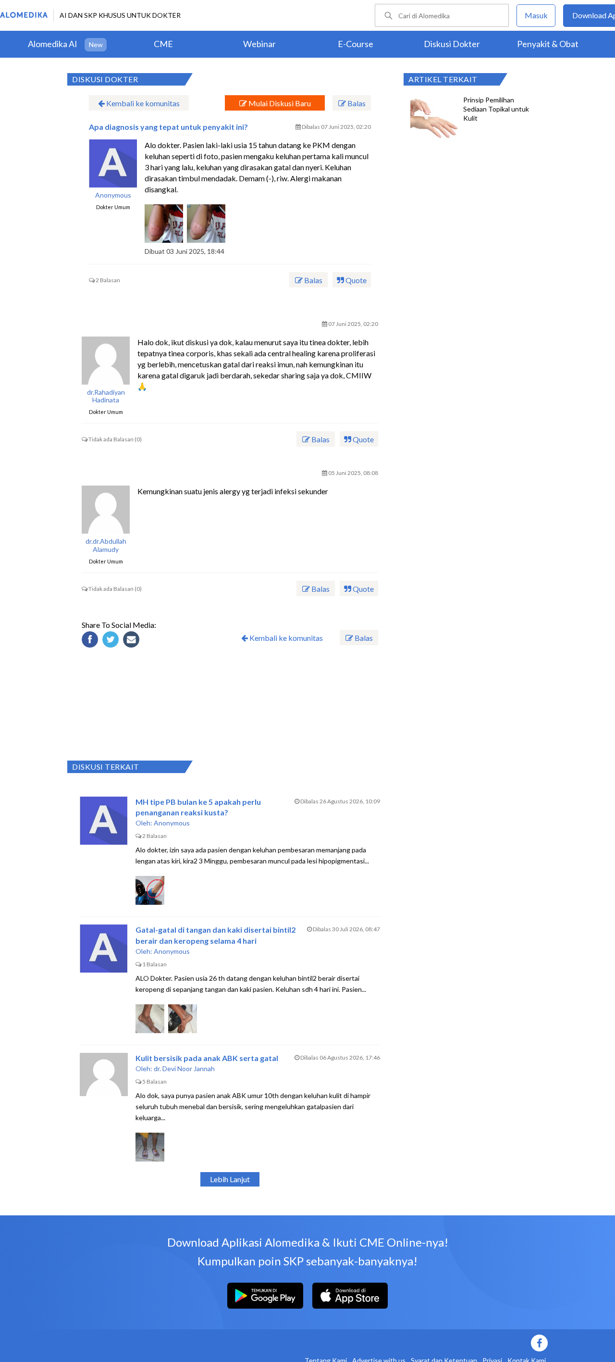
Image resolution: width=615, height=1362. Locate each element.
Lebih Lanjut (230, 1179)
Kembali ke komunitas (142, 103)
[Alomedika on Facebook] (379, 1343)
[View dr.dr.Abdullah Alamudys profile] (106, 510)
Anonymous (113, 195)
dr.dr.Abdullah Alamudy (106, 545)
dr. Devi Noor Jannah (184, 1068)
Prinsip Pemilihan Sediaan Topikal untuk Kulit (496, 109)
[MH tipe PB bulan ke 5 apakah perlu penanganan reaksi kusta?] (104, 821)
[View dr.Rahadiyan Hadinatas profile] (106, 361)
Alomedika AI (52, 43)
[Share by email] (132, 640)
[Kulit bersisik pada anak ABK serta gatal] (104, 1077)
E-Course (355, 43)
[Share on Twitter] (112, 640)
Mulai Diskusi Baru (279, 103)
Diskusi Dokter (452, 43)
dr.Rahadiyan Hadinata (106, 396)
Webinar (259, 43)
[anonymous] (113, 163)
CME (163, 43)
